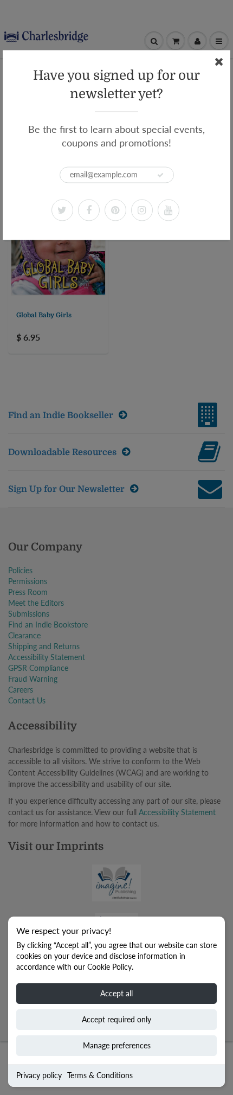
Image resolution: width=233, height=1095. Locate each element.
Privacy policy (39, 1075)
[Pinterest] (115, 210)
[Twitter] (62, 210)
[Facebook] (89, 210)
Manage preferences (117, 1045)
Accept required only (116, 1019)
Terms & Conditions (100, 1075)
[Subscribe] (160, 175)
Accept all (116, 993)
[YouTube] (168, 210)
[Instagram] (142, 210)
